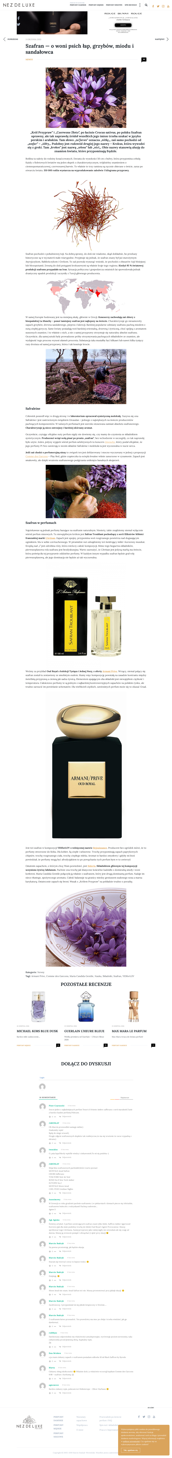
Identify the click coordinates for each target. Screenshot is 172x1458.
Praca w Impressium (108, 1430)
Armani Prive (38, 976)
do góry (151, 1407)
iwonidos (53, 1149)
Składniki (107, 976)
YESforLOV (128, 976)
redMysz (53, 1333)
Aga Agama (54, 1220)
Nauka (98, 976)
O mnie (79, 1430)
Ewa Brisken (55, 1353)
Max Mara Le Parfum (129, 1031)
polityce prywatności (131, 1441)
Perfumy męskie (96, 5)
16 (144, 59)
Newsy (29, 59)
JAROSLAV (54, 1123)
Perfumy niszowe (114, 5)
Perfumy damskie (78, 5)
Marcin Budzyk (56, 1243)
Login (41, 1077)
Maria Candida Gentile (81, 976)
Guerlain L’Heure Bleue (84, 1031)
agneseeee (54, 1385)
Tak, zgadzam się (131, 1450)
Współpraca (82, 1425)
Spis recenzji (131, 5)
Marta (52, 1367)
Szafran (117, 976)
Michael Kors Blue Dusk (37, 1031)
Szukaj (146, 5)
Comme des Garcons (57, 976)
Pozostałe (140, 5)
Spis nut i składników (109, 1425)
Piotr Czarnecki (56, 1105)
